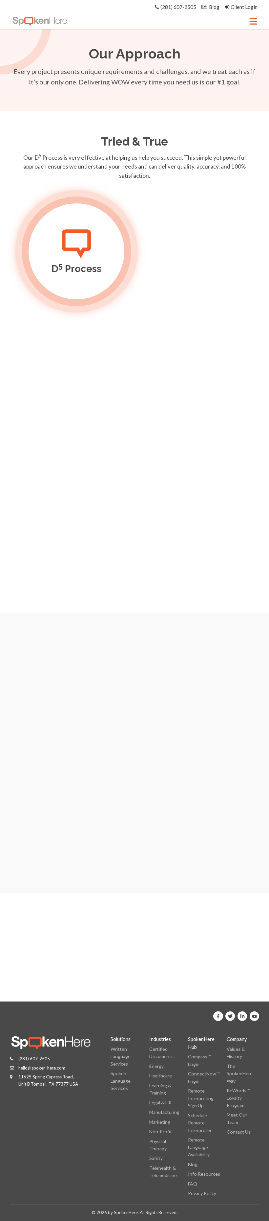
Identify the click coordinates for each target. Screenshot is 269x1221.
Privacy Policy (202, 1193)
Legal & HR (160, 1102)
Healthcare (160, 1075)
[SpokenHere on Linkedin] (242, 1016)
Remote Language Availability (199, 1147)
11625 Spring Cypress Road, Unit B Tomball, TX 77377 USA (48, 1080)
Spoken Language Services (121, 1081)
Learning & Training (160, 1089)
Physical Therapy (158, 1145)
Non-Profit (160, 1131)
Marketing (159, 1122)
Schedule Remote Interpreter (200, 1123)
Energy (156, 1066)
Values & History (236, 1052)
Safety (156, 1158)
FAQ (192, 1183)
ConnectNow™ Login (203, 1077)
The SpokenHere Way (240, 1073)
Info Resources (204, 1174)
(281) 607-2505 (34, 1058)
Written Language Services (121, 1056)
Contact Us (239, 1132)
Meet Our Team (237, 1118)
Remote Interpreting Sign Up (201, 1098)
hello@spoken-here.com (41, 1068)
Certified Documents (161, 1052)
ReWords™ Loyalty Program (238, 1098)
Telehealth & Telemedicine (163, 1171)
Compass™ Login (199, 1060)
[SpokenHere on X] (230, 1016)
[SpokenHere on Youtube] (254, 1016)
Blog (192, 1164)
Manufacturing (164, 1112)
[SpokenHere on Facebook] (218, 1016)
